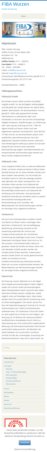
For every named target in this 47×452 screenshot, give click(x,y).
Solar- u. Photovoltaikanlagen (16, 372)
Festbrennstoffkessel (13, 381)
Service (6, 389)
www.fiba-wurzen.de (18, 73)
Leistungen (8, 366)
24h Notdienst (9, 392)
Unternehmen (9, 362)
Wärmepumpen (11, 375)
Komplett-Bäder (11, 378)
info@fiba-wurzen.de (16, 70)
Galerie (6, 396)
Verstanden (24, 442)
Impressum (8, 404)
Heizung (9, 369)
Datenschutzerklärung (11, 408)
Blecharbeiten (11, 384)
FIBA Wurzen (15, 4)
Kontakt (6, 400)
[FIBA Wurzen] (24, 37)
